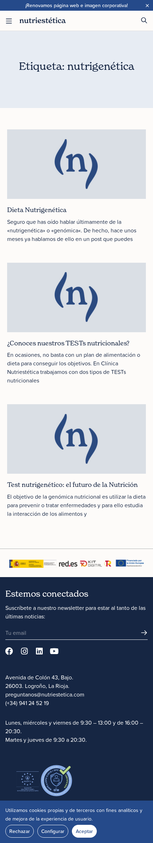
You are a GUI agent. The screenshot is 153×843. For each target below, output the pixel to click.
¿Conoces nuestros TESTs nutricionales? (68, 343)
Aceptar (84, 831)
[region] (76, 822)
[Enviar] (144, 633)
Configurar (52, 831)
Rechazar (19, 831)
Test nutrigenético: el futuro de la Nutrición (72, 484)
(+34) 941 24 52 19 (27, 703)
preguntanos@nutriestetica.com (44, 694)
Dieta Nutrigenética (37, 210)
